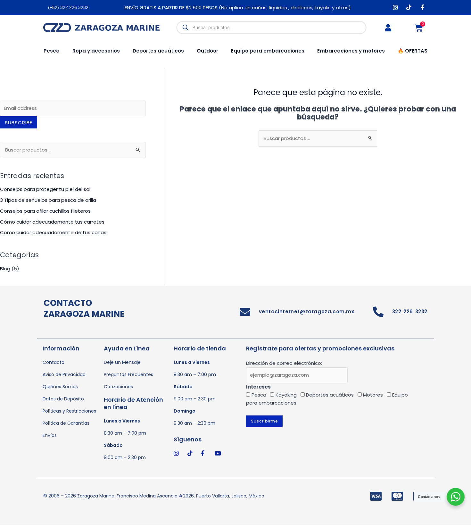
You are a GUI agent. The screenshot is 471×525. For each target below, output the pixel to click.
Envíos (50, 435)
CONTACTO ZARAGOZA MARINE (84, 308)
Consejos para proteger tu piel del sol (45, 189)
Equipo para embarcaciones (267, 50)
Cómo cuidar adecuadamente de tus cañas (53, 232)
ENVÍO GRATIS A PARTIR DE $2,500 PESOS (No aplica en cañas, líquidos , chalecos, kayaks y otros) (238, 7)
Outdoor (207, 50)
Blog (5, 268)
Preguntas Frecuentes (128, 374)
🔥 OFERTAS (412, 50)
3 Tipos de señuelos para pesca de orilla (48, 200)
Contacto (53, 362)
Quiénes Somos (60, 386)
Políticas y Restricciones (69, 411)
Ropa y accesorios (96, 50)
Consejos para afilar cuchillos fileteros (45, 211)
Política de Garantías (66, 423)
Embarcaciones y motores (351, 50)
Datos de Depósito (63, 399)
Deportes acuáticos (158, 50)
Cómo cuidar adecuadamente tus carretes (52, 221)
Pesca (52, 50)
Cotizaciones (118, 386)
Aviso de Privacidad (64, 374)
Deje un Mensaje (122, 362)
